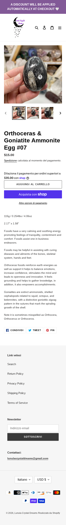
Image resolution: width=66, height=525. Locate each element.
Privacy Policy (16, 383)
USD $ (41, 479)
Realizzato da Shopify (49, 513)
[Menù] (60, 28)
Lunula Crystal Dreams (25, 513)
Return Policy (15, 373)
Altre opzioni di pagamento (33, 203)
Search (11, 364)
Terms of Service (17, 402)
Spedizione (10, 160)
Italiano (22, 479)
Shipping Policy (16, 393)
